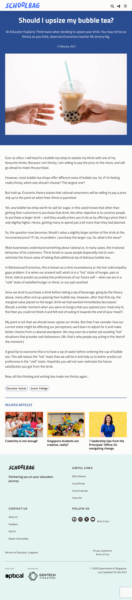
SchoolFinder (78, 483)
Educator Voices (16, 388)
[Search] (112, 6)
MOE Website (79, 476)
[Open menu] (125, 6)
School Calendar (80, 491)
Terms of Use (102, 554)
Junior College (39, 388)
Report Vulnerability (19, 538)
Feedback (13, 524)
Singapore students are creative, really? (63, 443)
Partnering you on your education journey (31, 478)
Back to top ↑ (103, 521)
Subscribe (77, 498)
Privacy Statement (102, 550)
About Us (13, 517)
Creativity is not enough (21, 441)
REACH (12, 531)
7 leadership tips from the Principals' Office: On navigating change (106, 444)
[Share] (118, 6)
